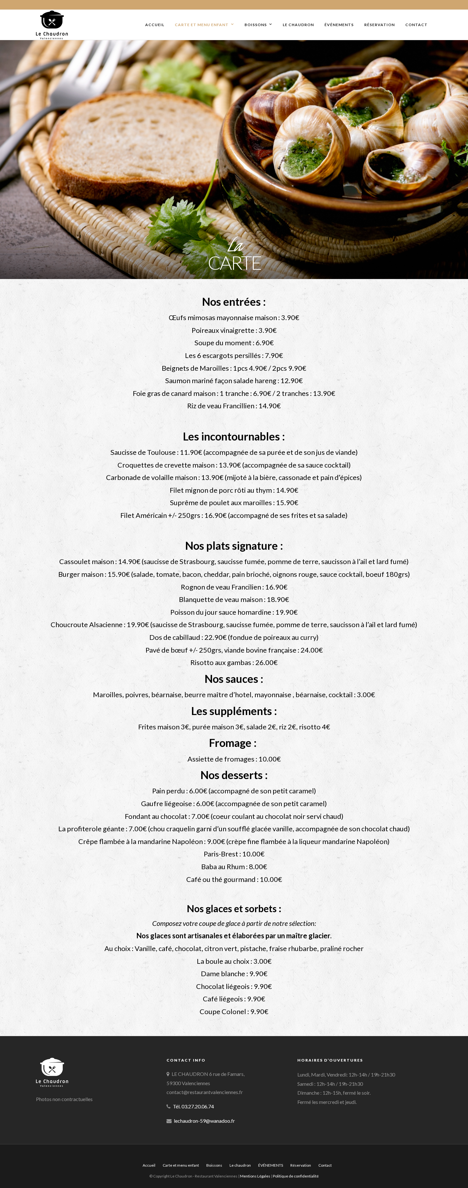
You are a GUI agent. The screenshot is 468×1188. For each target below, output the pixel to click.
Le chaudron (298, 24)
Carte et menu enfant (202, 24)
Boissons (256, 24)
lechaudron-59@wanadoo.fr (204, 1121)
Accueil (154, 24)
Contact (416, 24)
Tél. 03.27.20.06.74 (193, 1106)
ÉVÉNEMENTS (339, 24)
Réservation (379, 24)
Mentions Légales (255, 1176)
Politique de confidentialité (296, 1176)
